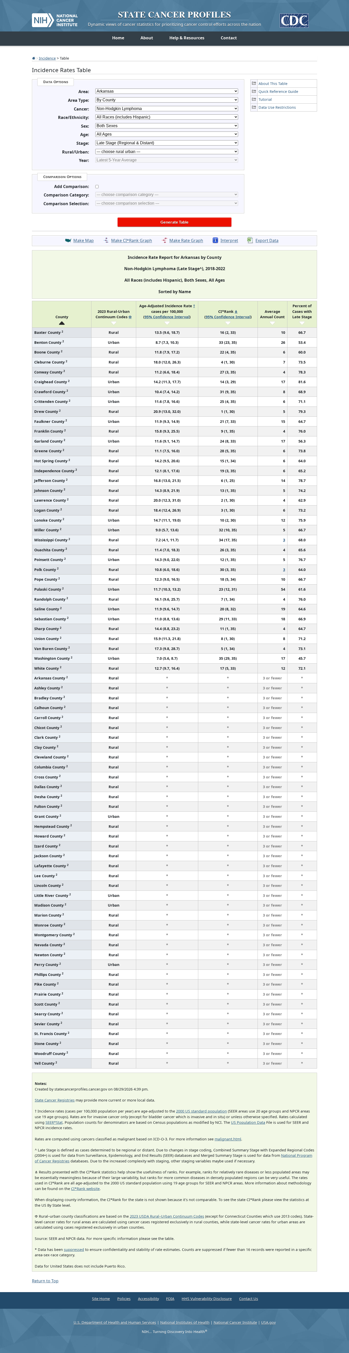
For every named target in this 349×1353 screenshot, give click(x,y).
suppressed (74, 1249)
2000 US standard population (201, 1111)
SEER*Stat (54, 1122)
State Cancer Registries (55, 1100)
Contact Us (248, 1298)
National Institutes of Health (185, 1322)
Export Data (266, 241)
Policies (124, 1298)
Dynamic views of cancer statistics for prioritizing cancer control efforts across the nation (174, 24)
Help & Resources (186, 38)
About (147, 38)
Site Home (101, 1298)
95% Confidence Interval (167, 316)
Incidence (47, 58)
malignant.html (228, 1139)
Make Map (83, 241)
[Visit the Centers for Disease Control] (294, 18)
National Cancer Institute (235, 1322)
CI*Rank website (85, 1188)
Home (118, 38)
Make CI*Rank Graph (131, 241)
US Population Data (248, 1122)
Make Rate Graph (186, 241)
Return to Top (45, 1281)
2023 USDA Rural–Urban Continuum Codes (167, 1216)
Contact (229, 38)
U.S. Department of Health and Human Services (115, 1322)
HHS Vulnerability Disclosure (207, 1298)
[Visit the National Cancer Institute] (55, 18)
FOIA (170, 1298)
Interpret (229, 241)
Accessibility (148, 1298)
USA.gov (268, 1322)
